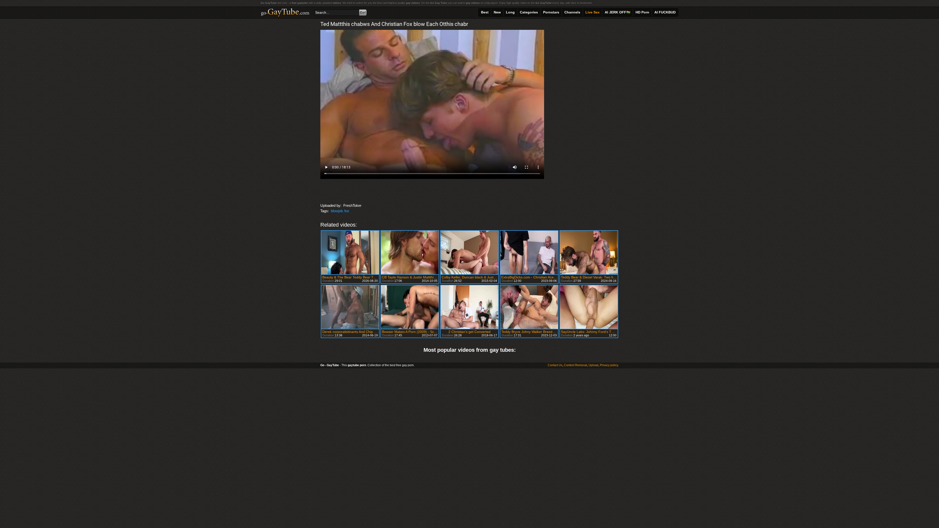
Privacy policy (609, 365)
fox (346, 211)
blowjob (337, 211)
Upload (593, 365)
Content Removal (575, 365)
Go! (363, 12)
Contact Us (555, 365)
